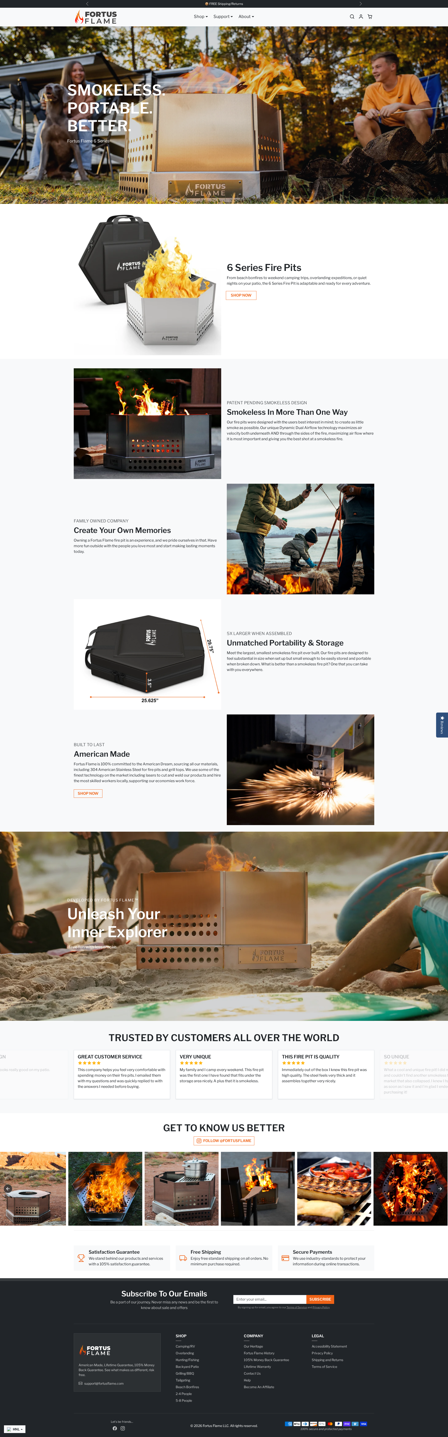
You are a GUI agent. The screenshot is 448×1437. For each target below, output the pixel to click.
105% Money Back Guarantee (266, 1360)
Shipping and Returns (327, 1360)
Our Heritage (253, 1346)
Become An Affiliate (259, 1387)
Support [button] (222, 16)
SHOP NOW (241, 295)
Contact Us (252, 1373)
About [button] (244, 16)
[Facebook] (115, 1427)
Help (247, 1380)
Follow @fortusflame (227, 1141)
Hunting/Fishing (187, 1360)
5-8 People (184, 1400)
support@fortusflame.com (104, 1383)
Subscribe (320, 1299)
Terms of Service (297, 1307)
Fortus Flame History (259, 1353)
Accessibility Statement (329, 1346)
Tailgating (183, 1380)
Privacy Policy (321, 1307)
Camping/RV (185, 1346)
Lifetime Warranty (257, 1367)
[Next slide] (440, 1189)
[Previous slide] (8, 1189)
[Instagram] (123, 1427)
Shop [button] (199, 16)
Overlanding (185, 1353)
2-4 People (184, 1394)
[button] (352, 16)
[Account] (361, 16)
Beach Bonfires (187, 1387)
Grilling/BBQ (185, 1373)
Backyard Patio (187, 1367)
